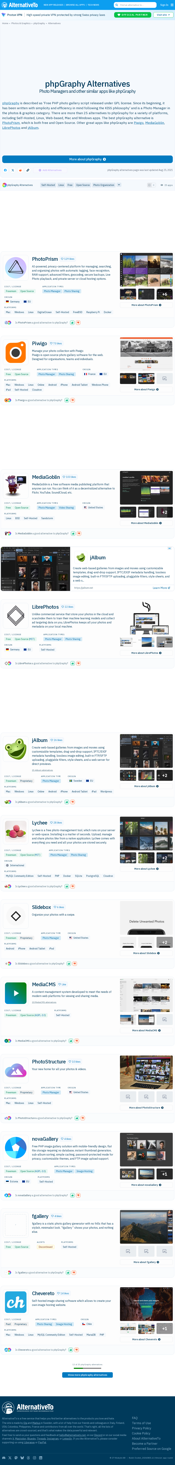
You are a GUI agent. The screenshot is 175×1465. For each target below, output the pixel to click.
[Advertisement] (87, 50)
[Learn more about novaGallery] (16, 1147)
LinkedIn (67, 1438)
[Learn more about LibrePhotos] (16, 616)
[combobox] (135, 5)
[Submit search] (117, 5)
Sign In (164, 4)
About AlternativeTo (146, 1438)
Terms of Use (141, 1423)
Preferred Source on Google (151, 1449)
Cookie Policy (141, 1433)
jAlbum (33, 127)
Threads (41, 1438)
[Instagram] (34, 1458)
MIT (32, 639)
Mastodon (20, 1438)
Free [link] (70, 185)
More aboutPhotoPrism (145, 305)
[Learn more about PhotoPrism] (16, 268)
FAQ (135, 1418)
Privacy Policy (141, 1428)
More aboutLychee (144, 868)
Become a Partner (145, 1444)
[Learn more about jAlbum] (16, 749)
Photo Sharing (72, 291)
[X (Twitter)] (10, 1458)
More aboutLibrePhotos (144, 652)
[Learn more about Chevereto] (16, 1302)
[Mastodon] (16, 1458)
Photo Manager (52, 291)
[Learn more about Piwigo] (16, 352)
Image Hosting (85, 1171)
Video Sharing (66, 507)
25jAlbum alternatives (42, 770)
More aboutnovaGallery (144, 1184)
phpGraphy (10, 103)
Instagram (53, 1438)
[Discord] (3, 1458)
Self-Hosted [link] (48, 185)
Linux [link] (61, 185)
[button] (67, 259)
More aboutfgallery (145, 1262)
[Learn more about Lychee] (16, 831)
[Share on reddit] (20, 170)
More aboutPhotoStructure (144, 1107)
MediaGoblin (154, 122)
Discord (98, 1435)
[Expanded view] (149, 185)
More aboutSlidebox (144, 953)
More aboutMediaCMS (144, 1030)
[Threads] (28, 1458)
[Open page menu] (172, 4)
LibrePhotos (11, 127)
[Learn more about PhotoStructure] (16, 1070)
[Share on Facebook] (5, 170)
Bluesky (31, 1438)
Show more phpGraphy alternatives (87, 1374)
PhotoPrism (11, 122)
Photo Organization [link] (103, 185)
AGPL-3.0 (40, 1015)
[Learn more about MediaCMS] (16, 993)
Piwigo (139, 122)
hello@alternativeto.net (72, 1435)
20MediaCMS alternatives (44, 1002)
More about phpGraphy (85, 159)
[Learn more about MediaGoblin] (16, 486)
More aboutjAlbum (144, 786)
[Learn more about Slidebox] (16, 916)
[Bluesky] (22, 1458)
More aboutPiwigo (144, 389)
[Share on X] (13, 170)
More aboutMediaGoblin (144, 523)
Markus (36, 1423)
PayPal (42, 1442)
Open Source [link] (83, 185)
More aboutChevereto (144, 1339)
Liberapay (29, 1442)
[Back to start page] (20, 5)
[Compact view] (154, 185)
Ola (25, 1423)
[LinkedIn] (40, 1458)
